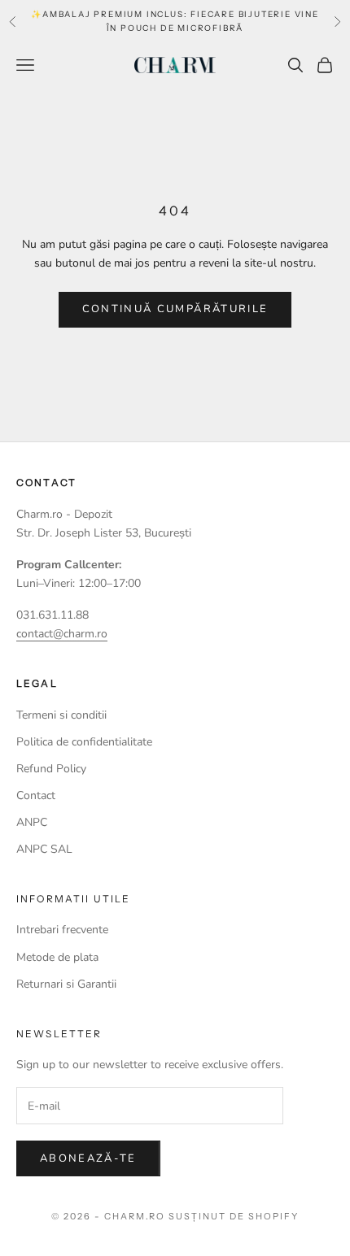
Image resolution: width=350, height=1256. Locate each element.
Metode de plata (57, 957)
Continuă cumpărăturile (175, 309)
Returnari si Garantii (66, 984)
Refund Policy (51, 768)
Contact (35, 795)
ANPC (31, 822)
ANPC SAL (44, 849)
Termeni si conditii (61, 715)
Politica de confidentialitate (84, 742)
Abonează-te (88, 1158)
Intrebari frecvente (62, 929)
